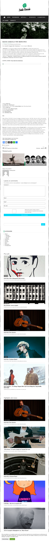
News (8, 17)
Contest (6, 240)
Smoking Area (13, 44)
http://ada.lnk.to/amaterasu (17, 60)
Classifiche (41, 17)
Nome (5, 198)
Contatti (13, 20)
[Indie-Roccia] (4, 17)
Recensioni (15, 17)
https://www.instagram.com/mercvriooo (10, 138)
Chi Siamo (5, 20)
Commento (6, 184)
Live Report (8, 236)
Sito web (6, 205)
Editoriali (7, 235)
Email (5, 201)
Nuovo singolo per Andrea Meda (10, 147)
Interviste (32, 17)
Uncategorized (8, 245)
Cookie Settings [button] (5, 539)
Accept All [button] (12, 539)
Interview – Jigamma (40, 147)
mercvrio (7, 145)
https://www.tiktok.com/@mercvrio (9, 139)
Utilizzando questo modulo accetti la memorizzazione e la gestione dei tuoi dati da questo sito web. (34, 211)
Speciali (7, 237)
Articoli (24, 17)
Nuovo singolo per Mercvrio (12, 164)
